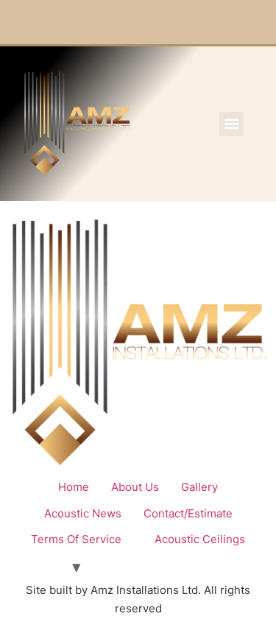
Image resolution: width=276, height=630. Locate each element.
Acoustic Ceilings (200, 539)
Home (73, 487)
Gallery (199, 487)
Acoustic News (82, 513)
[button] (231, 124)
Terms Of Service (76, 539)
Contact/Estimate (188, 513)
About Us (135, 487)
